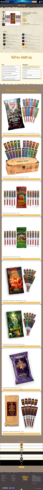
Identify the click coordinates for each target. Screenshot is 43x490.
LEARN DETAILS (34, 1)
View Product (21, 135)
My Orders (3, 476)
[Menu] (2, 5)
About (7, 5)
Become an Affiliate (4, 477)
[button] (37, 5)
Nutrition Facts (13, 477)
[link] (39, 5)
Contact (11, 5)
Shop (4, 5)
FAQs (12, 476)
